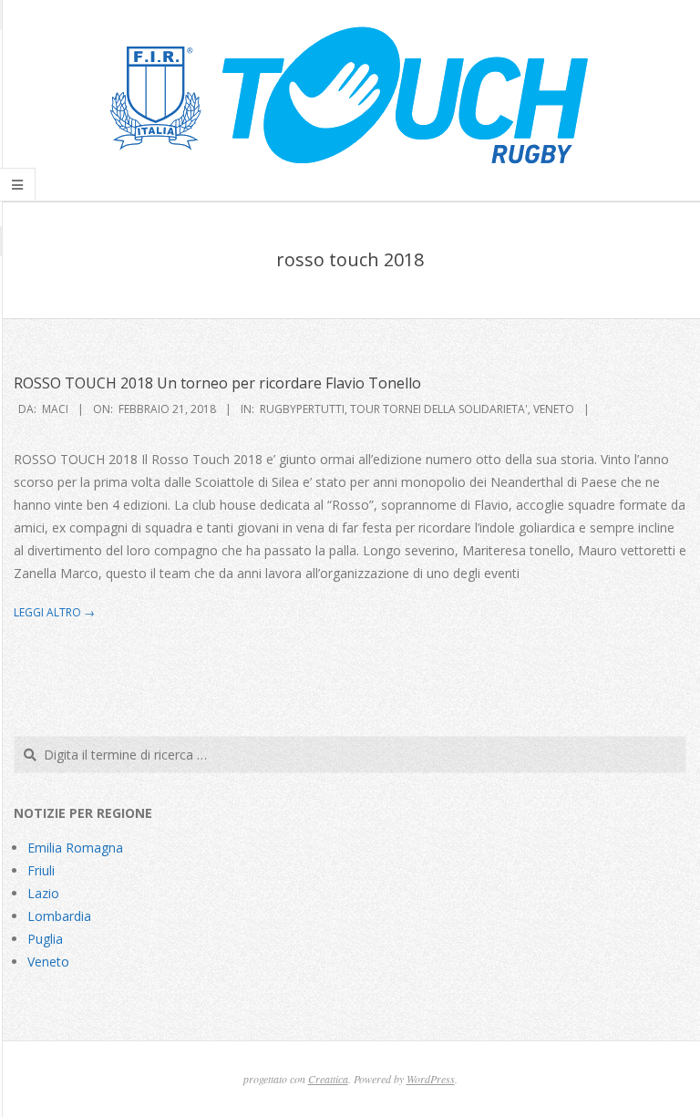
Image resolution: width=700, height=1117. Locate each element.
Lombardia (59, 916)
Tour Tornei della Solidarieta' (439, 409)
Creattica (328, 1078)
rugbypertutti (302, 409)
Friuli (41, 870)
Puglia (45, 938)
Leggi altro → (54, 612)
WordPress (431, 1078)
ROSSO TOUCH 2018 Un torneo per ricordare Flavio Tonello (217, 383)
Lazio (43, 893)
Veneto (553, 409)
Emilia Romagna (75, 847)
